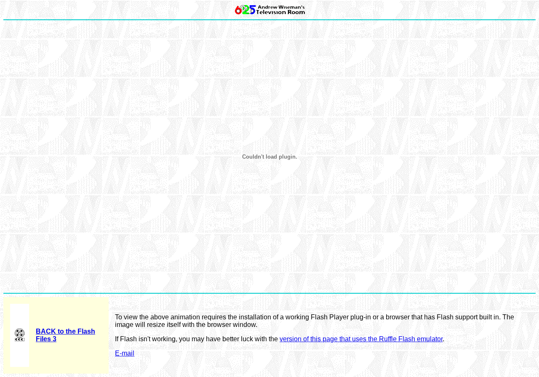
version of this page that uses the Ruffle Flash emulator (361, 338)
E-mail (124, 353)
